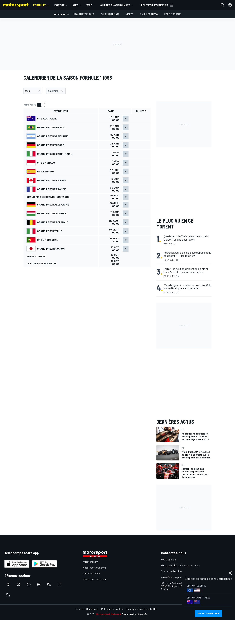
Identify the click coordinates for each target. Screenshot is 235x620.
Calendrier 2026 (110, 14)
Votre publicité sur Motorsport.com (180, 565)
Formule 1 (39, 5)
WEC (89, 5)
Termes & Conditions (86, 608)
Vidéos (129, 14)
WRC (75, 5)
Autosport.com (91, 573)
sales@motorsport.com (174, 577)
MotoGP (59, 5)
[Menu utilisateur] (230, 5)
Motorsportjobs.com (94, 567)
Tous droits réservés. (135, 614)
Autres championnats (115, 5)
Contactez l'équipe (171, 571)
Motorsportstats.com (95, 579)
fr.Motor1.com (90, 561)
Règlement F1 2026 (83, 14)
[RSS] (8, 594)
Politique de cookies (112, 608)
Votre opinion (168, 559)
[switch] (34, 105)
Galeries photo (149, 14)
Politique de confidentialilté (141, 608)
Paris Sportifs (173, 14)
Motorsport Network (108, 614)
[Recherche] (222, 5)
